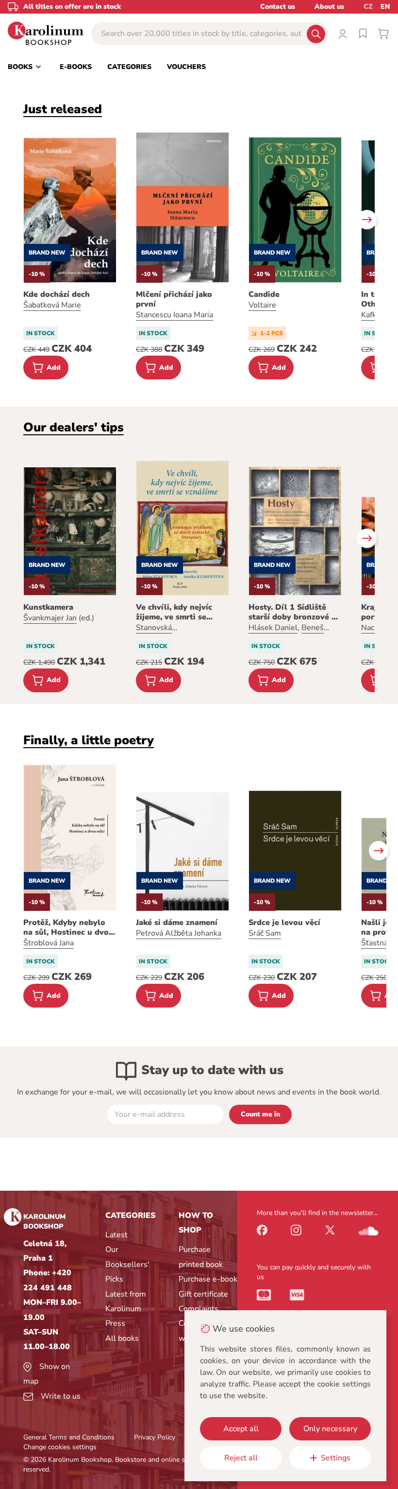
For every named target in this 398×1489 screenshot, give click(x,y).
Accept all (241, 1428)
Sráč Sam (265, 933)
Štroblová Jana (48, 943)
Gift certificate (203, 1294)
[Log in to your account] (342, 33)
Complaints (198, 1308)
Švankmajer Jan (50, 618)
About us (329, 6)
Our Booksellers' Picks (127, 1264)
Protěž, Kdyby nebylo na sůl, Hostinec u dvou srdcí (68, 927)
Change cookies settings (60, 1447)
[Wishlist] (363, 33)
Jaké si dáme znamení (176, 922)
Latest (116, 1235)
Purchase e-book (208, 1279)
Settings (335, 1458)
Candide (264, 294)
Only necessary (330, 1428)
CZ (368, 6)
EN (385, 6)
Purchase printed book (201, 1256)
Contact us (277, 6)
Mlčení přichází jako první (174, 299)
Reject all (241, 1458)
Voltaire (262, 305)
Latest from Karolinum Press (125, 1309)
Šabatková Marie (52, 305)
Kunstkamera (48, 607)
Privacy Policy (154, 1437)
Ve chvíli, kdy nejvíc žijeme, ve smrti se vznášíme (174, 612)
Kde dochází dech (56, 294)
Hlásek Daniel (273, 627)
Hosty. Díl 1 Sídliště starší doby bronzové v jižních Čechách (292, 612)
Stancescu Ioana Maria (174, 314)
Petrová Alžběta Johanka (178, 933)
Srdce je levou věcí (284, 922)
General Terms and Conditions (69, 1437)
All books (122, 1338)
